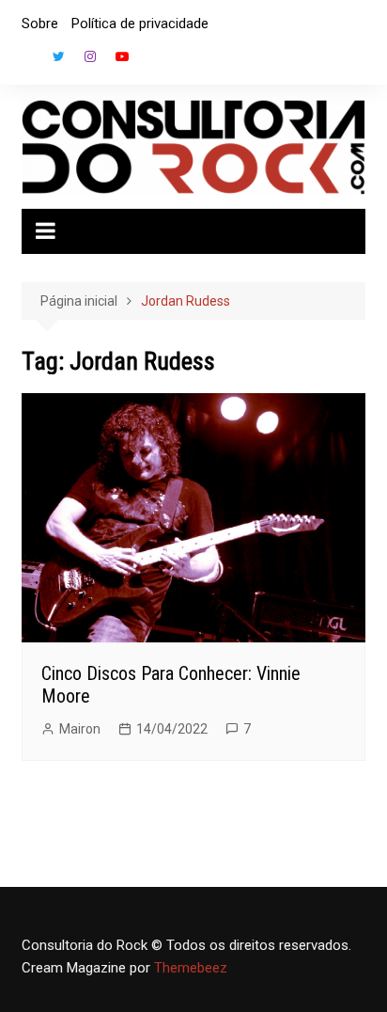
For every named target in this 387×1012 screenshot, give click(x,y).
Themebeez (190, 967)
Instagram (90, 56)
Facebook (26, 61)
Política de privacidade (140, 23)
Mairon (80, 728)
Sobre (40, 23)
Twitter (58, 56)
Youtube (122, 56)
